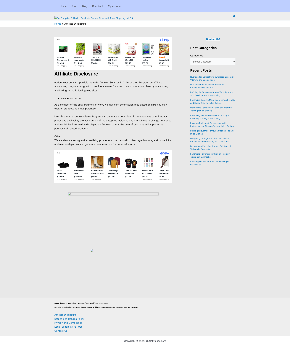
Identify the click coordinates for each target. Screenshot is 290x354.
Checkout (97, 6)
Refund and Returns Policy (69, 318)
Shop (74, 6)
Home (63, 6)
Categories (196, 55)
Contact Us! (213, 39)
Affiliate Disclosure (65, 314)
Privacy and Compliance (68, 322)
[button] (234, 16)
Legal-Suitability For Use (68, 326)
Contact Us (60, 330)
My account (114, 6)
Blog (84, 6)
